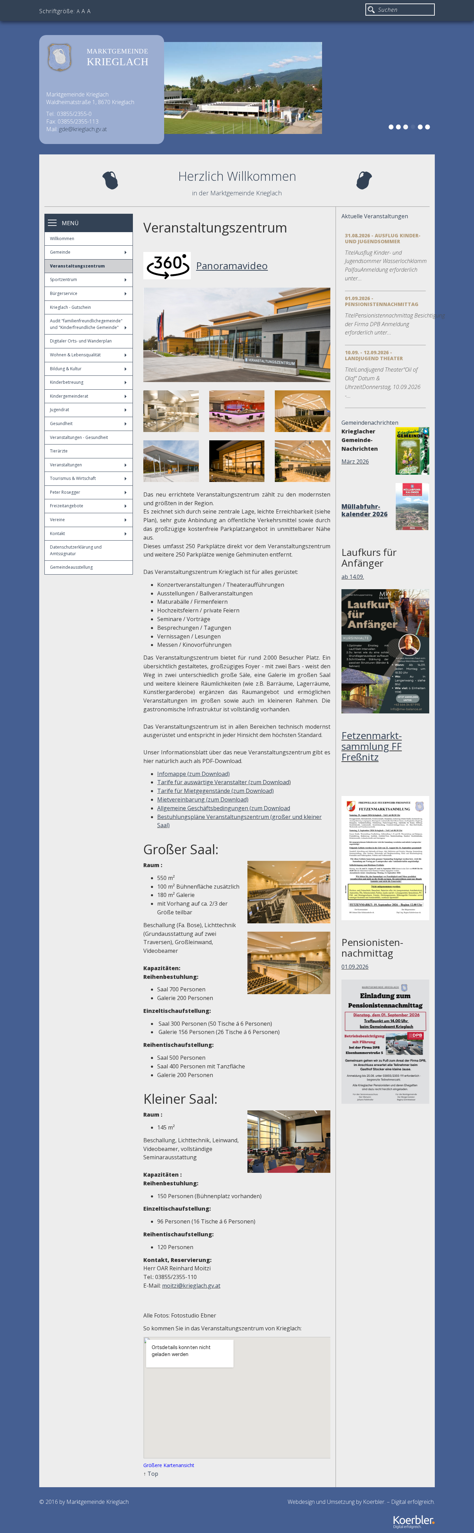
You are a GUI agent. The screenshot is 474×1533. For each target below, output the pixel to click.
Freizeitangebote (66, 506)
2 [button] (399, 128)
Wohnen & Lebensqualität (75, 355)
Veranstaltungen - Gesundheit (79, 437)
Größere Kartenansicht (168, 1465)
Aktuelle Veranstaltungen (374, 216)
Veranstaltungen (66, 465)
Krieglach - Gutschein (70, 307)
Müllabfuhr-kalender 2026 (364, 510)
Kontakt (57, 533)
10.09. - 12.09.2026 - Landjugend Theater (374, 355)
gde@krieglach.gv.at (83, 129)
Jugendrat (59, 410)
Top (152, 1473)
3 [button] (406, 128)
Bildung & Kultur (66, 369)
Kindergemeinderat (69, 396)
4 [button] (413, 128)
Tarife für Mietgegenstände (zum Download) (215, 791)
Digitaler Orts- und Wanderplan (81, 341)
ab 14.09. (352, 577)
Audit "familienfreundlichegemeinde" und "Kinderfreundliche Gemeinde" (86, 324)
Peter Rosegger (65, 492)
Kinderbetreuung (66, 382)
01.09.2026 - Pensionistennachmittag (381, 301)
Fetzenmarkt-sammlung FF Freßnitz (371, 746)
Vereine (57, 520)
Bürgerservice (63, 293)
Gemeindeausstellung (71, 567)
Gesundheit (61, 423)
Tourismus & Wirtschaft (73, 478)
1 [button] (392, 128)
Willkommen (62, 239)
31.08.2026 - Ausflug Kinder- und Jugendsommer (383, 238)
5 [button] (421, 128)
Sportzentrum (63, 279)
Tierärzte (59, 451)
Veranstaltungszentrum (77, 266)
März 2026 (355, 461)
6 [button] (428, 128)
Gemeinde (60, 252)
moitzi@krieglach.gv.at (191, 1285)
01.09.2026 (355, 967)
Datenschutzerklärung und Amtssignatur (76, 550)
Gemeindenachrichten (369, 422)
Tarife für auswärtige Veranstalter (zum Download (223, 782)
